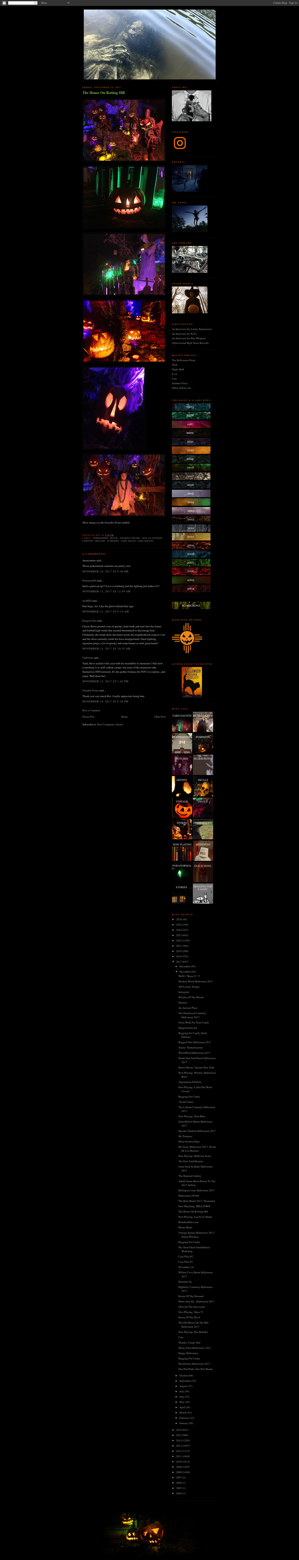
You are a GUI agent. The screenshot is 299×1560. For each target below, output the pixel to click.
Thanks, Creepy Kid (189, 1342)
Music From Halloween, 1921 (194, 1348)
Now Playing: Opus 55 (190, 1312)
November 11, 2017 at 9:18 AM (105, 611)
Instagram (183, 992)
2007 (179, 1477)
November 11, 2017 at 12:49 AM (106, 591)
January (184, 1423)
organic (100, 540)
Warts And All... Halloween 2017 (196, 1301)
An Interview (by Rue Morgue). (189, 338)
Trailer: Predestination (190, 1047)
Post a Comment (91, 710)
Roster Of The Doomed (191, 1296)
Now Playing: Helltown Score (194, 1156)
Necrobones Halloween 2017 (194, 1363)
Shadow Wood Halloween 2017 (195, 981)
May (182, 1402)
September (185, 1381)
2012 (179, 1451)
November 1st (186, 1267)
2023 (179, 935)
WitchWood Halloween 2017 (194, 1053)
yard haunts (145, 540)
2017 (179, 961)
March (183, 1412)
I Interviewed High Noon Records (190, 343)
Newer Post (88, 716)
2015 (179, 1435)
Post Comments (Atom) (110, 724)
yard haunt (128, 540)
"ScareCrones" (186, 1102)
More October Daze (189, 1141)
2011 (179, 1456)
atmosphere (100, 538)
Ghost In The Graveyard (191, 1307)
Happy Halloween (188, 1353)
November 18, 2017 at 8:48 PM (105, 701)
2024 (179, 930)
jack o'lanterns (152, 538)
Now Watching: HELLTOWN (194, 1206)
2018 (179, 956)
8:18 (174, 374)
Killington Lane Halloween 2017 (196, 1190)
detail (114, 538)
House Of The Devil (189, 1317)
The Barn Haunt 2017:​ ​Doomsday (196, 1201)
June (182, 1396)
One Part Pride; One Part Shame (195, 1369)
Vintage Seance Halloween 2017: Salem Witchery (196, 1235)
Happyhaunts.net (187, 1028)
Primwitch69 (89, 580)
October (184, 1375)
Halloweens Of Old (188, 1195)
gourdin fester (130, 538)
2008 (179, 1472)
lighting (87, 540)
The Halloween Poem (183, 360)
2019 (179, 951)
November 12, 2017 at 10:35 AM (106, 648)
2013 (179, 1445)
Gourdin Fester (90, 690)
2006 (179, 1483)
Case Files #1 (185, 1262)
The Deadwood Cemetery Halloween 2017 (192, 1015)
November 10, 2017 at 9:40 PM (105, 571)
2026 (179, 919)
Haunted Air (185, 1281)
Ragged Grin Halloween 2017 (194, 1042)
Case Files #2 (185, 1256)
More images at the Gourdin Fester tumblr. (106, 522)
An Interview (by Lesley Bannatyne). (192, 329)
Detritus (182, 1002)
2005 (179, 1488)
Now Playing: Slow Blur (191, 1116)
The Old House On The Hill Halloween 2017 (193, 1324)
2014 (179, 1440)
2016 (179, 1430)
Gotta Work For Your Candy (193, 1022)
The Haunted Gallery (189, 1176)
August (183, 1386)
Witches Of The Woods (191, 997)
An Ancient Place (188, 1008)
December (185, 966)
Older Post (160, 716)
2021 (179, 946)
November (185, 971)
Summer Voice (180, 383)
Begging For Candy (189, 1096)
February (184, 1418)
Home (124, 716)
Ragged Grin (89, 620)
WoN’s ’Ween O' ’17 (189, 976)
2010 (179, 1461)
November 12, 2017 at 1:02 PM (105, 681)
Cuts (174, 378)
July (182, 1391)
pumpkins (113, 540)
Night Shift (178, 369)
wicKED (87, 600)
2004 (179, 1493)
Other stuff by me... (182, 388)
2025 (179, 924)
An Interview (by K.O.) (184, 334)
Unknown (87, 657)
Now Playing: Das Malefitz (193, 1332)
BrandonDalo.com (188, 1222)
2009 (179, 1467)
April (182, 1407)
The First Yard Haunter (190, 1161)
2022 (179, 940)
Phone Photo (185, 1227)
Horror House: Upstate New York (196, 1067)
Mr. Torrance (185, 1136)
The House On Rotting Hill (103, 92)
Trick (175, 364)
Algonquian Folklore (190, 1082)
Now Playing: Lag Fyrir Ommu (195, 1217)
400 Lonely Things (189, 986)
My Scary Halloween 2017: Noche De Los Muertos (197, 1149)
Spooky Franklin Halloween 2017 (197, 1131)
